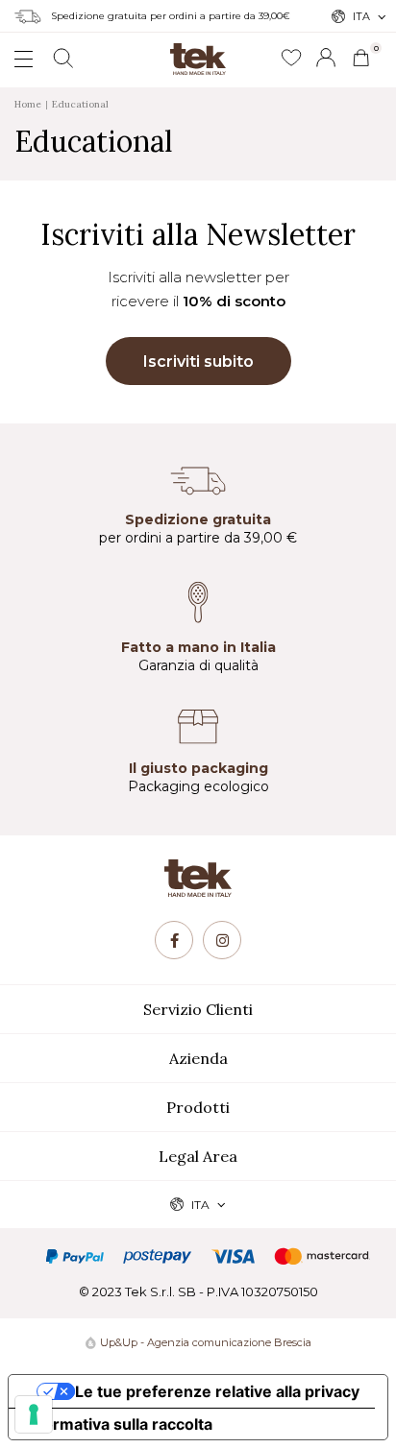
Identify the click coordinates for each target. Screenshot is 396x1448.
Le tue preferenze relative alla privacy (217, 1391)
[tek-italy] (198, 51)
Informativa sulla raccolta (118, 1424)
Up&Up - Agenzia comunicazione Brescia (205, 1342)
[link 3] (325, 57)
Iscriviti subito (198, 361)
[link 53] (222, 940)
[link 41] (291, 58)
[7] (33, 1414)
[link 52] (174, 940)
